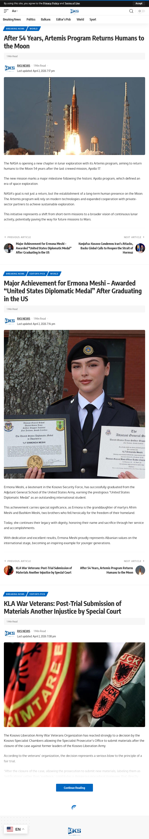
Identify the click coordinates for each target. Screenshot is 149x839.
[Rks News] (74, 11)
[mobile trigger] (7, 11)
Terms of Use (72, 3)
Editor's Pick (37, 274)
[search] (131, 11)
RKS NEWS (23, 65)
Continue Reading (74, 787)
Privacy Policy (51, 3)
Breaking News (15, 29)
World (34, 29)
